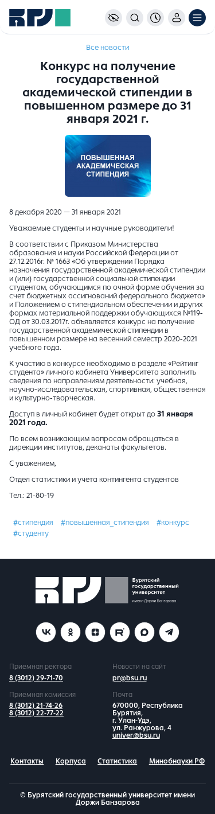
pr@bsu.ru (129, 678)
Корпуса (71, 761)
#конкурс (173, 523)
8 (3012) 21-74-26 (35, 705)
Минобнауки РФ (177, 761)
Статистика (117, 761)
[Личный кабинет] (176, 17)
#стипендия (33, 523)
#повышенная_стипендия (105, 523)
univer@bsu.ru (136, 735)
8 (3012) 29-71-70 (36, 678)
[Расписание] (155, 17)
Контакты (27, 761)
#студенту (31, 533)
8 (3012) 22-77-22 (36, 713)
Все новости (107, 48)
